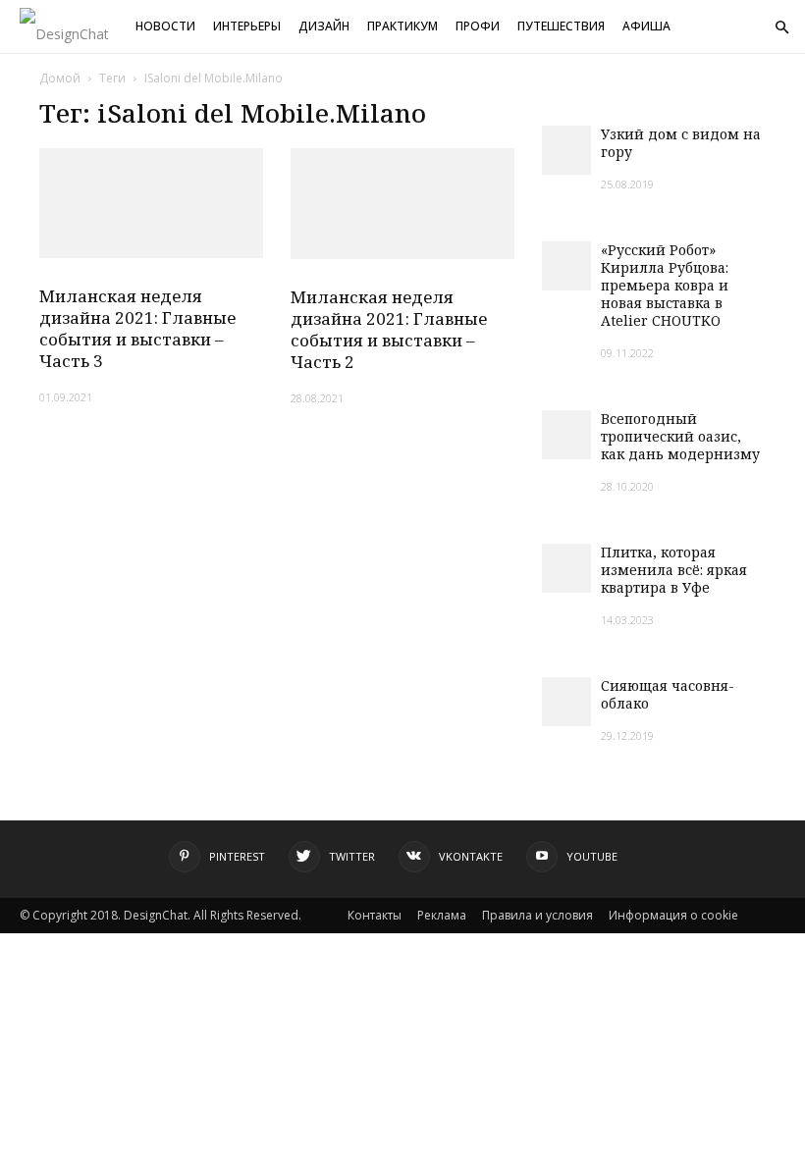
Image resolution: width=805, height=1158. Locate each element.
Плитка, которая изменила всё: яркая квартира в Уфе (674, 570)
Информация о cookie (673, 915)
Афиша (646, 26)
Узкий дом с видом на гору (681, 143)
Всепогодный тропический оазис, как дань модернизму (680, 436)
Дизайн (323, 26)
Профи (478, 26)
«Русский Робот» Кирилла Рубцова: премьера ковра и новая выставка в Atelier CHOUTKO (664, 285)
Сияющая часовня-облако (667, 694)
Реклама (441, 915)
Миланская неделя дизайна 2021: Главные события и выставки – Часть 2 (389, 329)
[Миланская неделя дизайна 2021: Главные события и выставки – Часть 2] (402, 203)
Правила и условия (537, 915)
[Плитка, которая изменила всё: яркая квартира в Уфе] (566, 568)
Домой (59, 78)
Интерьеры (247, 26)
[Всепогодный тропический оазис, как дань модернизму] (566, 434)
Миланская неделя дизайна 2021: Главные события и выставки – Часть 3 (137, 328)
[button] (781, 28)
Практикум (402, 26)
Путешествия (561, 26)
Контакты (375, 915)
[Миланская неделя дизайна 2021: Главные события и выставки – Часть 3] (151, 203)
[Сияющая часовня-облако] (566, 701)
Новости (165, 26)
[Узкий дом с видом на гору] (566, 150)
